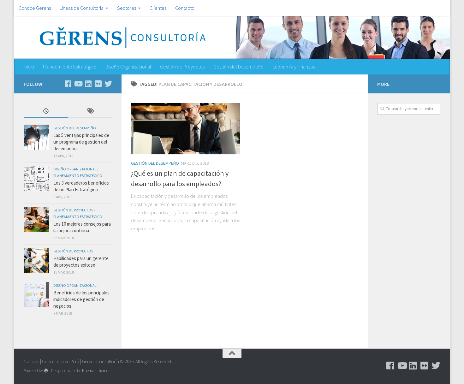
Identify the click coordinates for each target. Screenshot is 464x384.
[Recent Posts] (46, 111)
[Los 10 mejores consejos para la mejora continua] (36, 219)
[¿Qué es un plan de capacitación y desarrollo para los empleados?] (185, 128)
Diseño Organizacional (128, 66)
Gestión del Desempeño (238, 66)
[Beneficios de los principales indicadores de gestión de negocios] (36, 294)
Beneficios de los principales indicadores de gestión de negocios (81, 299)
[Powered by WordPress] (46, 371)
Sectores (126, 8)
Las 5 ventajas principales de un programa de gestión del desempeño (81, 141)
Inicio (28, 66)
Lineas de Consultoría (82, 8)
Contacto (184, 8)
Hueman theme (95, 370)
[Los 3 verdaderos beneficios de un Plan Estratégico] (36, 178)
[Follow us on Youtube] (78, 83)
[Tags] (90, 111)
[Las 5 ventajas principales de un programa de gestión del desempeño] (36, 137)
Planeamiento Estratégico (70, 66)
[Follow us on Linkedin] (88, 83)
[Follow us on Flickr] (98, 83)
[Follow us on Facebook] (68, 83)
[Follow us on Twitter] (108, 83)
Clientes (158, 8)
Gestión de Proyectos (182, 66)
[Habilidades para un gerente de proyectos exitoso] (36, 260)
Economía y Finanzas (293, 66)
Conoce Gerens (35, 8)
